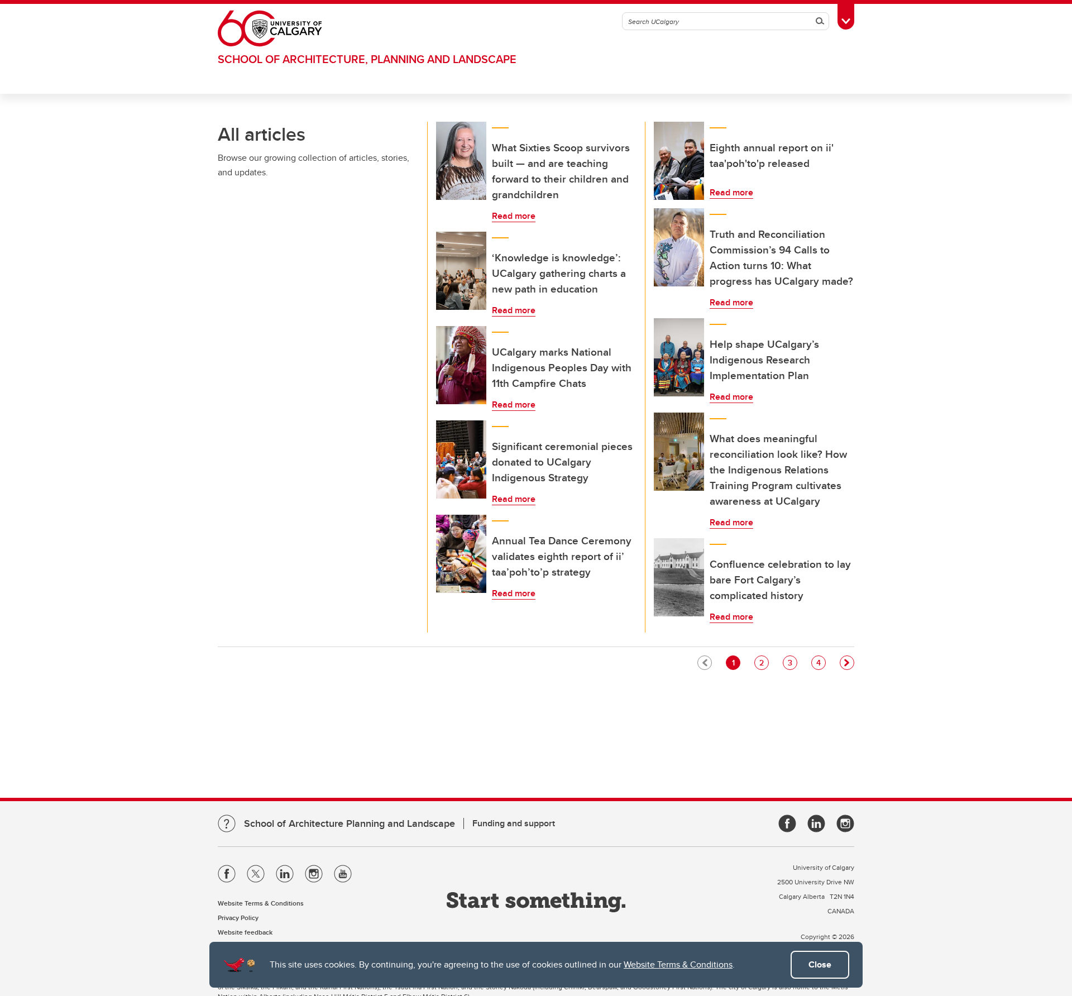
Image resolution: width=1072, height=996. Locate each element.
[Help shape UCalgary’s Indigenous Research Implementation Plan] (679, 357)
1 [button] (735, 662)
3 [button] (792, 662)
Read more (513, 215)
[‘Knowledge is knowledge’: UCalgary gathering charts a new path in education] (461, 271)
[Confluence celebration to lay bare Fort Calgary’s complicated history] (679, 577)
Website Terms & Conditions (678, 964)
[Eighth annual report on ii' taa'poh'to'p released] (679, 161)
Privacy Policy (238, 917)
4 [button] (821, 662)
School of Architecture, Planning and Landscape (367, 59)
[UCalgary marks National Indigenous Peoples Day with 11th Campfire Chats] (461, 365)
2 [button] (764, 662)
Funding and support (513, 823)
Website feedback (245, 932)
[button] (847, 662)
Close (819, 964)
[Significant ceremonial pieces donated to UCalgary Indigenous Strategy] (461, 459)
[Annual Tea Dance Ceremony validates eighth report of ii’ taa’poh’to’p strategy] (461, 554)
